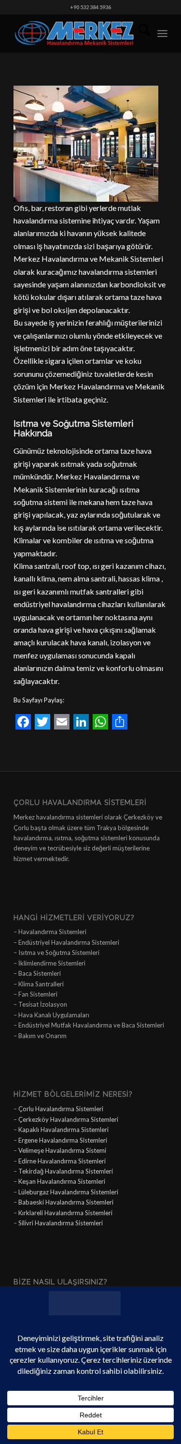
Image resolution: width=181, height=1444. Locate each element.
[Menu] (162, 33)
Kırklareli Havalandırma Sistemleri (65, 1213)
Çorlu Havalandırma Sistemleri (60, 1109)
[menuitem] (140, 33)
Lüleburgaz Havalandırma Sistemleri (68, 1192)
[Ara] (140, 33)
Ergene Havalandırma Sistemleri (62, 1140)
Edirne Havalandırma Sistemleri (62, 1161)
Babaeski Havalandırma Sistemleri (65, 1202)
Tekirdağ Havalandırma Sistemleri (65, 1171)
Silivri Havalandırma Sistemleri (60, 1223)
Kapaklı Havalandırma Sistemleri (63, 1129)
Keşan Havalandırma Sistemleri (61, 1181)
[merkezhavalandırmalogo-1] (75, 33)
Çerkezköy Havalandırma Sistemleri (68, 1119)
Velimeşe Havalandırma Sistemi (62, 1150)
